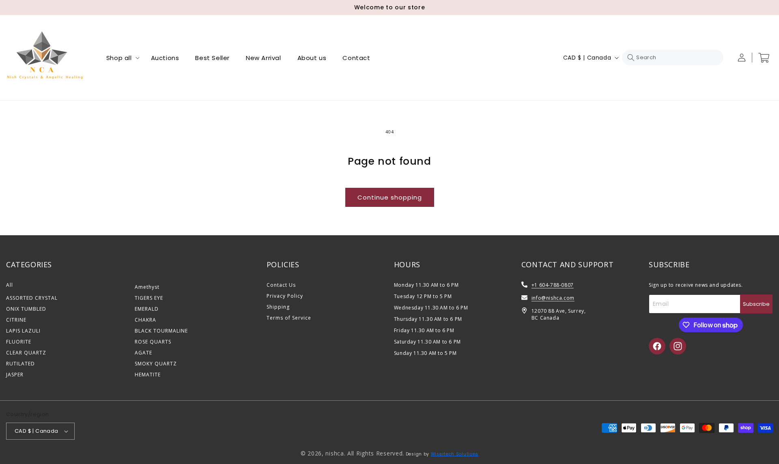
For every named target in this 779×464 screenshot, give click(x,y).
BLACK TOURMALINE (161, 330)
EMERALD (147, 308)
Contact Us (281, 284)
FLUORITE (18, 341)
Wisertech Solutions (454, 454)
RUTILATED (20, 363)
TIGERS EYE (149, 297)
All (9, 284)
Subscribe (756, 304)
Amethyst (147, 287)
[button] (120, 58)
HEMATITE (148, 374)
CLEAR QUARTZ (26, 352)
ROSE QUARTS (153, 341)
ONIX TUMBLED (26, 308)
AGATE (143, 352)
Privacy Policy (285, 295)
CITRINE (16, 319)
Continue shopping (389, 197)
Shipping (278, 306)
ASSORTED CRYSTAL (32, 297)
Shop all (119, 58)
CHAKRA (145, 319)
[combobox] (673, 57)
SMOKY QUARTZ (156, 363)
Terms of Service (289, 317)
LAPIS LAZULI (23, 330)
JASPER (15, 374)
